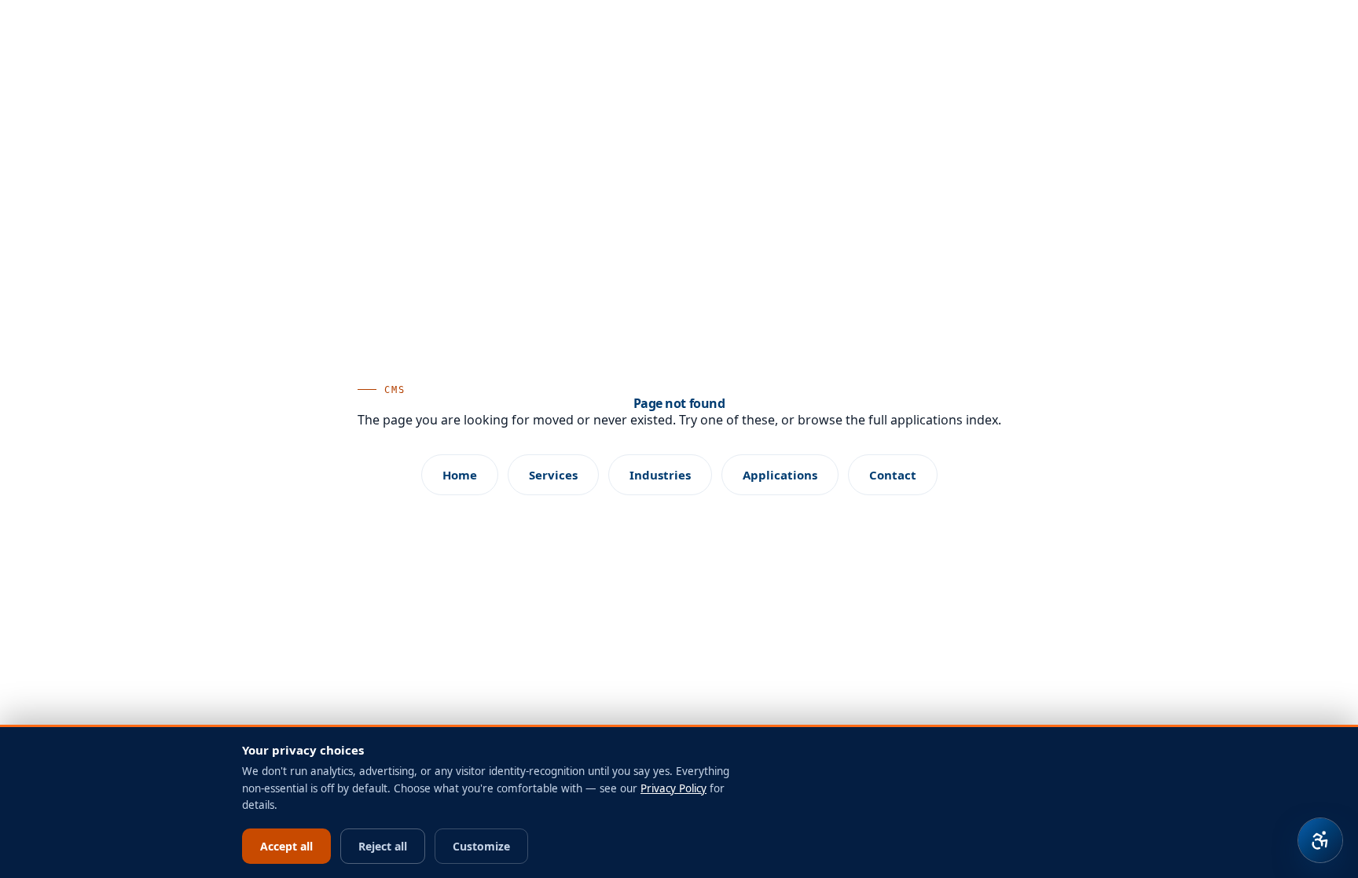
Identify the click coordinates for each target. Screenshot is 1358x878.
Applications (780, 475)
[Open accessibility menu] (1320, 840)
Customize (481, 846)
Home (459, 475)
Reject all (382, 846)
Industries (660, 475)
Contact (892, 475)
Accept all (286, 846)
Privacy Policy (673, 788)
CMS (395, 389)
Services (553, 475)
